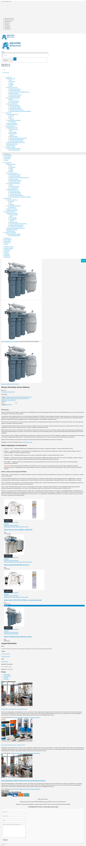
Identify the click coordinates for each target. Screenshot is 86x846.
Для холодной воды (14, 101)
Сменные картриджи (12, 104)
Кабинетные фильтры (12, 210)
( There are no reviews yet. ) (8, 392)
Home (2, 341)
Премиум (11, 118)
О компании (7, 158)
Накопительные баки (14, 90)
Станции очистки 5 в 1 (12, 114)
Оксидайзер (12, 121)
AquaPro (11, 84)
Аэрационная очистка (12, 127)
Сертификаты (8, 21)
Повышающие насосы (15, 89)
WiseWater (12, 81)
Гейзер (11, 83)
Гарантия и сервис (9, 20)
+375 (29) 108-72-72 (5, 656)
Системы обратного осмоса (14, 148)
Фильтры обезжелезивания (16, 139)
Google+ (16, 398)
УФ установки (12, 132)
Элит (10, 117)
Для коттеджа (8, 112)
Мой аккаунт (8, 29)
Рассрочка (7, 23)
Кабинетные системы (12, 144)
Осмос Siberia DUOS (14, 150)
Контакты (7, 24)
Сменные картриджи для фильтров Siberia (20, 111)
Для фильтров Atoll (14, 105)
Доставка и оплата (9, 18)
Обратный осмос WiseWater (12, 341)
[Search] (14, 59)
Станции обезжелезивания (13, 120)
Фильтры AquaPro (8, 562)
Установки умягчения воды (16, 141)
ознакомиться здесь (27, 442)
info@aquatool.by (4, 661)
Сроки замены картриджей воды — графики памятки (13, 745)
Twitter (8, 398)
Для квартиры (8, 77)
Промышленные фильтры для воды (16, 142)
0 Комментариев (30, 717)
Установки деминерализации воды (18, 138)
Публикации (7, 154)
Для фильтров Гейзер (14, 107)
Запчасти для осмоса (12, 87)
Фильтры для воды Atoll (22, 526)
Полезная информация (20, 717)
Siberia (11, 86)
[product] (44, 509)
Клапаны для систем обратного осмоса (19, 92)
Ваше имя (5, 811)
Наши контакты (8, 155)
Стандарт (11, 115)
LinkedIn (12, 398)
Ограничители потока (14, 96)
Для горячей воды (14, 102)
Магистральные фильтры (13, 98)
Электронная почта (24, 398)
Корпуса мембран (13, 93)
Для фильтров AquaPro (15, 108)
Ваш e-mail (5, 816)
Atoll (10, 80)
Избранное (7, 26)
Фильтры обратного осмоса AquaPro (23, 562)
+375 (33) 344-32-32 (5, 654)
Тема (4, 820)
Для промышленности (10, 126)
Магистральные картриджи (16, 110)
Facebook (3, 398)
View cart (9, 404)
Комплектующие (13, 136)
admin (12, 717)
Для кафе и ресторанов (10, 147)
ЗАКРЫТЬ (83, 260)
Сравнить (3, 401)
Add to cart (4, 404)
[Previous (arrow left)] (1, 845)
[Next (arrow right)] (3, 845)
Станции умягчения (12, 123)
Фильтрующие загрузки (13, 134)
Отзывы (6, 160)
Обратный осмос (11, 78)
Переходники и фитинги (15, 95)
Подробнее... (37, 717)
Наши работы (7, 157)
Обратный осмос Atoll (9, 526)
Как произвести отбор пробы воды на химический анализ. (14, 709)
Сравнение (7, 27)
